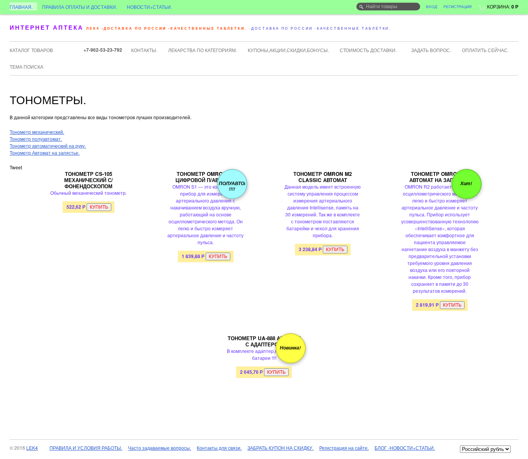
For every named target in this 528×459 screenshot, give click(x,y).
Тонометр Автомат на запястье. (45, 152)
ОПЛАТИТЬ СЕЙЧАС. (485, 50)
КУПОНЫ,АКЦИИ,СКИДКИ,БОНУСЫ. (288, 50)
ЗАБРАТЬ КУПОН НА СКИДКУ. (280, 447)
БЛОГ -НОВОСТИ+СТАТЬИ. (405, 447)
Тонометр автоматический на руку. (48, 145)
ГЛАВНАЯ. (21, 6)
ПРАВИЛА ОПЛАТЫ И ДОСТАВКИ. (79, 6)
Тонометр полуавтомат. (36, 138)
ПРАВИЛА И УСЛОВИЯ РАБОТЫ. (85, 447)
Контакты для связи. (219, 447)
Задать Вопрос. (431, 50)
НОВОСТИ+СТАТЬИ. (149, 6)
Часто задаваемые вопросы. (159, 447)
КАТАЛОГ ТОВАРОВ (31, 50)
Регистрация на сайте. (344, 447)
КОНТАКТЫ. (144, 50)
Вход (431, 6)
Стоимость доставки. (368, 50)
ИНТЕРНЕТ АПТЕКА (46, 27)
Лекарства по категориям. (202, 50)
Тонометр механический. (37, 131)
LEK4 (32, 447)
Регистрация (457, 6)
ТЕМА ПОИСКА (26, 66)
